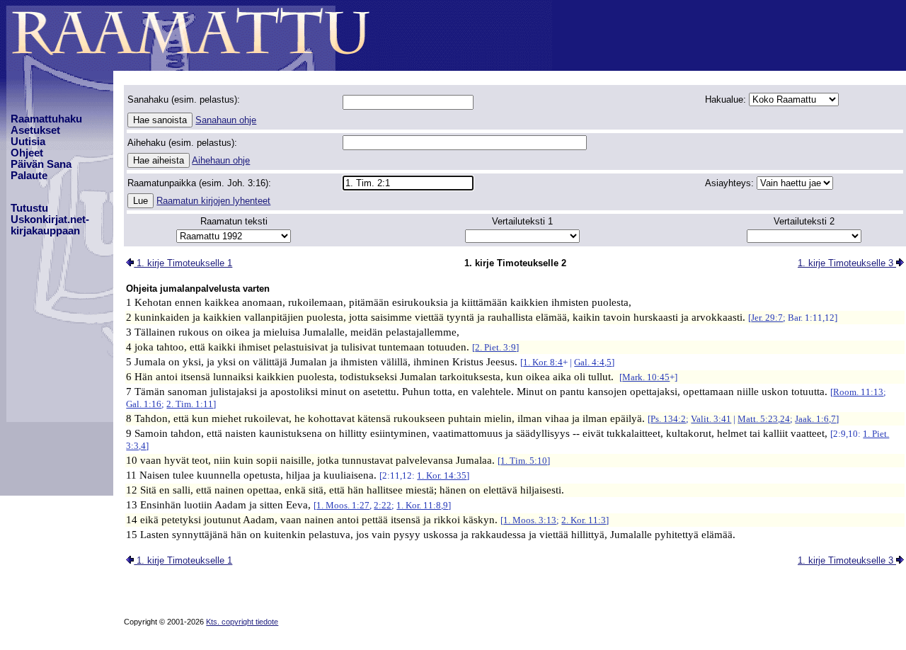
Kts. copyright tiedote (242, 621)
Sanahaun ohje (225, 120)
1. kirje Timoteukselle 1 (183, 263)
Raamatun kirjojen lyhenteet (213, 200)
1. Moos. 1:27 (342, 505)
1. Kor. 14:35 (441, 475)
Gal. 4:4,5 (593, 362)
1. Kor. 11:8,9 (422, 505)
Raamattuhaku (46, 119)
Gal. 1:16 (143, 404)
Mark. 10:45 (646, 377)
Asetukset (35, 130)
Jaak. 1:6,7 (815, 419)
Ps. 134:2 (668, 419)
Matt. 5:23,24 (764, 419)
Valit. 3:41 (711, 419)
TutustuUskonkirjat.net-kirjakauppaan (50, 219)
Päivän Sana (41, 164)
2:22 (382, 505)
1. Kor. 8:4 (543, 362)
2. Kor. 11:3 (583, 520)
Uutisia (28, 141)
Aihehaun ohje (221, 160)
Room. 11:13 (858, 392)
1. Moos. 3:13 (529, 520)
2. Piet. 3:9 (495, 347)
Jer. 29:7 (767, 317)
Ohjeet (27, 153)
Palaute (29, 175)
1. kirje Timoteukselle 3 (847, 263)
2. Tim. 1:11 (189, 404)
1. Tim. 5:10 (523, 460)
